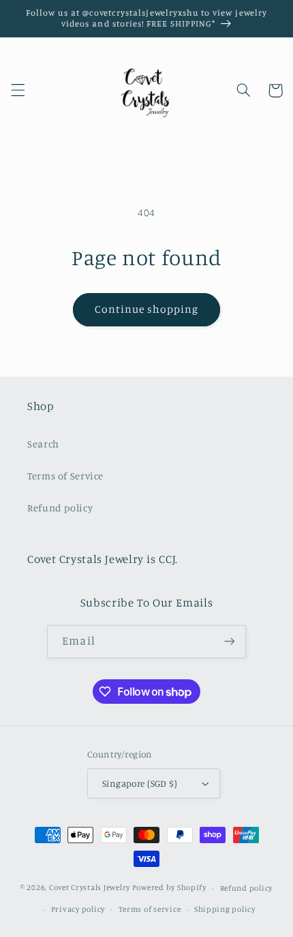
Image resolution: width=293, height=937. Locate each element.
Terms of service (150, 909)
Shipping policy (225, 909)
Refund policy (60, 507)
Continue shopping (147, 309)
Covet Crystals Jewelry (89, 888)
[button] (17, 90)
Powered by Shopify (169, 888)
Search (43, 443)
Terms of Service (65, 475)
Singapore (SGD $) (139, 783)
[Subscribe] (229, 641)
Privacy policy (78, 909)
